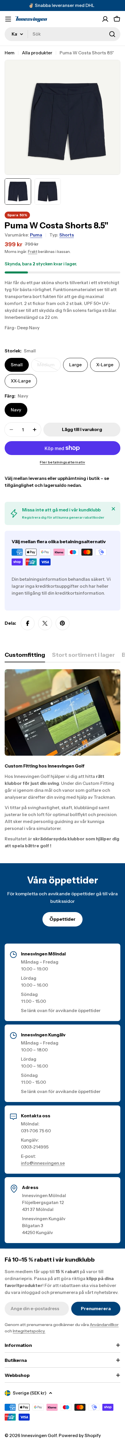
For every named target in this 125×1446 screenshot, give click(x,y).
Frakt (32, 251)
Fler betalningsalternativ (62, 462)
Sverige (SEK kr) (30, 1393)
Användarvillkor (104, 1324)
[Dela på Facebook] (28, 623)
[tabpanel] (62, 759)
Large (75, 364)
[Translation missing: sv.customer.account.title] (105, 19)
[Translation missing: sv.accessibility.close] (113, 508)
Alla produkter (37, 53)
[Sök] (112, 34)
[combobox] (62, 34)
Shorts (66, 235)
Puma (36, 235)
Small (17, 364)
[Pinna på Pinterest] (62, 623)
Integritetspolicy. (29, 1331)
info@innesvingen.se (43, 1163)
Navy (16, 410)
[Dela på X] (45, 623)
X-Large (104, 364)
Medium (49, 367)
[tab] (25, 656)
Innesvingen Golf (39, 1435)
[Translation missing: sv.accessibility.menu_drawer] (8, 19)
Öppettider (62, 919)
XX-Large (21, 381)
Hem (10, 53)
